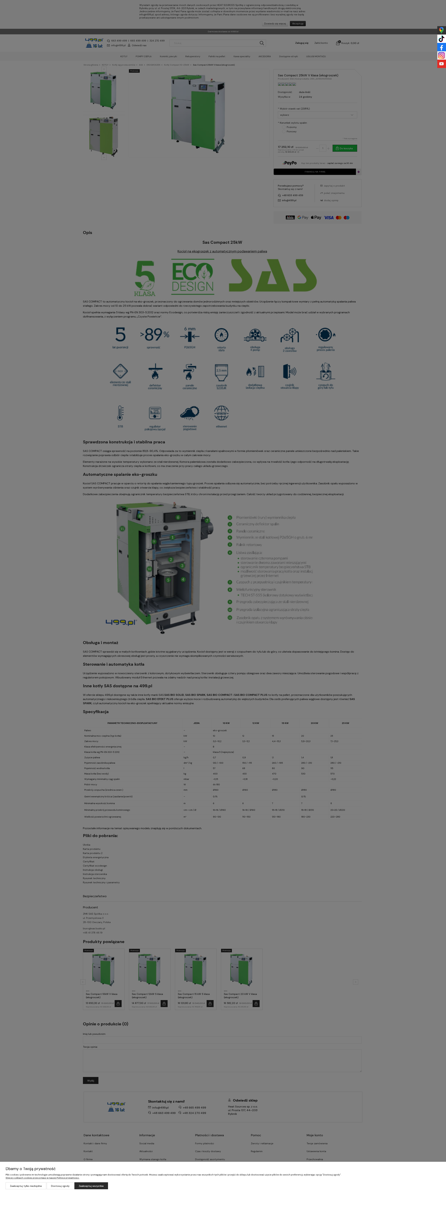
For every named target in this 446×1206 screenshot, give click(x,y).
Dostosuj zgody (60, 1186)
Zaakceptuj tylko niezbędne (26, 1186)
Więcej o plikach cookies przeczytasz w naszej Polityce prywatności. (42, 1177)
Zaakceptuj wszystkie (91, 1186)
